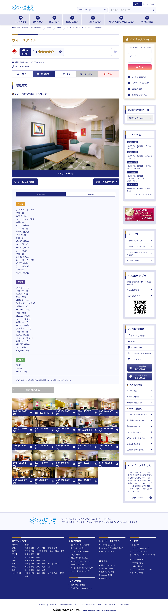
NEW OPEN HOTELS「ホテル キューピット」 (139, 155)
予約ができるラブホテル (79, 558)
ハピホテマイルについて (136, 247)
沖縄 (26, 576)
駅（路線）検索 (137, 347)
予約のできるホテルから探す (121, 22)
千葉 (45, 551)
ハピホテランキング (134, 241)
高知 (43, 570)
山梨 (32, 554)
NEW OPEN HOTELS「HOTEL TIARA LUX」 (139, 145)
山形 (38, 548)
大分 (49, 573)
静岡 (38, 560)
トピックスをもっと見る (143, 194)
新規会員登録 (137, 89)
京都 (38, 564)
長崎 (38, 573)
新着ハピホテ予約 (107, 572)
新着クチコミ (106, 578)
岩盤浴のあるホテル (134, 426)
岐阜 (32, 560)
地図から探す (72, 22)
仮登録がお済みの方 (139, 95)
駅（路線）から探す (78, 548)
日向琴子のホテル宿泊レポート (82, 588)
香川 (26, 570)
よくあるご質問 (133, 260)
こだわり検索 (136, 359)
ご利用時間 (90, 194)
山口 (49, 567)
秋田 (32, 548)
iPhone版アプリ (133, 290)
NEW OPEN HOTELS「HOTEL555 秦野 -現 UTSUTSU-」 (135, 176)
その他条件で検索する (135, 450)
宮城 (49, 548)
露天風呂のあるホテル (135, 420)
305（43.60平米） (106, 181)
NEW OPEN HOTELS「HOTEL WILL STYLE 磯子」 (139, 165)
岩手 (43, 548)
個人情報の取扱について (69, 604)
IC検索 (133, 341)
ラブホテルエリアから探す (141, 353)
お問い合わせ (124, 604)
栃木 (51, 551)
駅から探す (38, 22)
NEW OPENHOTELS (78, 585)
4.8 (34, 52)
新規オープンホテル (108, 565)
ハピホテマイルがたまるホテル (140, 376)
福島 (55, 548)
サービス (133, 234)
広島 (32, 567)
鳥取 (38, 567)
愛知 (26, 560)
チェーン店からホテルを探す (81, 571)
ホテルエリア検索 (138, 336)
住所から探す (21, 22)
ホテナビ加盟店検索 (134, 403)
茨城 (57, 551)
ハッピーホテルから (140, 465)
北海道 (27, 545)
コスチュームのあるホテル (137, 414)
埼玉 (39, 551)
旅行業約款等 (110, 604)
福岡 (26, 573)
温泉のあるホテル (133, 444)
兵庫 (32, 564)
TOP (24, 74)
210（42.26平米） (25, 181)
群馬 (62, 551)
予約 (110, 74)
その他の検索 (147, 22)
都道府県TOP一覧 (138, 109)
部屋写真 (45, 74)
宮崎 (55, 573)
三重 (43, 560)
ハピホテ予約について (140, 551)
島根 (43, 567)
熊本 (43, 573)
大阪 (26, 564)
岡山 (26, 567)
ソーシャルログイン (139, 77)
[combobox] (129, 10)
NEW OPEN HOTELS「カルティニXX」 (139, 188)
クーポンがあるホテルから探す (82, 568)
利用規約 (52, 604)
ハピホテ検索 (136, 329)
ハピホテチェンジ (138, 560)
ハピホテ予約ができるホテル (140, 367)
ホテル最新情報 (106, 575)
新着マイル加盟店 (107, 568)
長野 (38, 554)
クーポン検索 (132, 391)
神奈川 (33, 551)
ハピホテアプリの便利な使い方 (112, 548)
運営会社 (42, 604)
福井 (38, 557)
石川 (26, 557)
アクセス (67, 74)
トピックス (134, 134)
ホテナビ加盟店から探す (79, 564)
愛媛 (38, 570)
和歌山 (56, 564)
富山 (32, 557)
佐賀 (32, 573)
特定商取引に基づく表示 (92, 604)
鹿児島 (62, 573)
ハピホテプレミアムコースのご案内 (137, 253)
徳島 (32, 570)
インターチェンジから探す (80, 545)
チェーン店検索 (133, 397)
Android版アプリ (133, 296)
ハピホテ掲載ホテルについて (142, 569)
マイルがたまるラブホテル (80, 561)
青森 (26, 548)
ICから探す (54, 22)
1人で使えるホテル (134, 432)
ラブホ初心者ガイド (108, 545)
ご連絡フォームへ (138, 498)
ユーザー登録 (148, 4)
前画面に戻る (33, 389)
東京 (26, 551)
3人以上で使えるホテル (136, 438)
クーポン (88, 74)
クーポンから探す (93, 22)
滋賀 (43, 564)
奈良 (49, 564)
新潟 (26, 554)
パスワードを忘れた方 (140, 83)
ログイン (139, 67)
